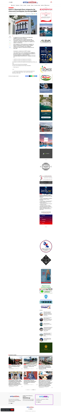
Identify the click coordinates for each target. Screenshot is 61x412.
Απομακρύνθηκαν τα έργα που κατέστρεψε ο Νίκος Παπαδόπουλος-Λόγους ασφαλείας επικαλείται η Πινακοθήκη (30, 382)
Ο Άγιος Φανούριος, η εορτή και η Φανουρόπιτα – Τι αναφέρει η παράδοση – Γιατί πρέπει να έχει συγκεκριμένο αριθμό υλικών (46, 202)
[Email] (34, 13)
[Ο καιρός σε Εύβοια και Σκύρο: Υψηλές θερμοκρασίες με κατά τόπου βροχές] (41, 339)
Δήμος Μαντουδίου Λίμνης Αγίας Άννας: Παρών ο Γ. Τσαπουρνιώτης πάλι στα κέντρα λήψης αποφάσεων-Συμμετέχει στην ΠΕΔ (45, 367)
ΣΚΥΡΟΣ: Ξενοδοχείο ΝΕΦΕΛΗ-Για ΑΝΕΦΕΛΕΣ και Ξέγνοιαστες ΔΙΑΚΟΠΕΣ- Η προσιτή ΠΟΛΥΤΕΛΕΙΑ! (46, 199)
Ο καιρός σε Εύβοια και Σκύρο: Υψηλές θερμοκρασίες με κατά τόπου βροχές (47, 339)
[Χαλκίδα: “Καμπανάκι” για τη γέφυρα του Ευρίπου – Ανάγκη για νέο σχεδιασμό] (30, 360)
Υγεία (12, 7)
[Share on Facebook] (31, 13)
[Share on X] (32, 13)
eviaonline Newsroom (11, 368)
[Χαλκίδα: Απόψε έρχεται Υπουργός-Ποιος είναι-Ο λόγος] (41, 324)
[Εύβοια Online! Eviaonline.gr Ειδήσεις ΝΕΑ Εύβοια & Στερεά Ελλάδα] (30, 2)
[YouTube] (11, 2)
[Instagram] (12, 2)
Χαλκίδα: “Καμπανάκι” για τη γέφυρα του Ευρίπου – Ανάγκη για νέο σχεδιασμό (30, 366)
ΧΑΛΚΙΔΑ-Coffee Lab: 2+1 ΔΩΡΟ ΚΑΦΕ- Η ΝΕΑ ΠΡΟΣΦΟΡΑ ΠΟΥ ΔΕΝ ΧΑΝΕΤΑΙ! (46, 196)
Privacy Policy (3, 410)
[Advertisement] (46, 232)
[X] (10, 2)
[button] (12, 409)
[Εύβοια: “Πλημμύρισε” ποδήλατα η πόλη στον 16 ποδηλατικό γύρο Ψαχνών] (15, 360)
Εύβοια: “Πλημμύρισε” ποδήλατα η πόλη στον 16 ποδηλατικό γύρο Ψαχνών (15, 366)
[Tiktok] (46, 223)
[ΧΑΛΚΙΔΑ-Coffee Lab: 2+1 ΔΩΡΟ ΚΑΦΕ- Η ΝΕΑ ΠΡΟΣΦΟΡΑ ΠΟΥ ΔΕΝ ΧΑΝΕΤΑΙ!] (46, 190)
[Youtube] (46, 221)
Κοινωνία (10, 7)
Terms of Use (7, 410)
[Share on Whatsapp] (33, 13)
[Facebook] (9, 2)
